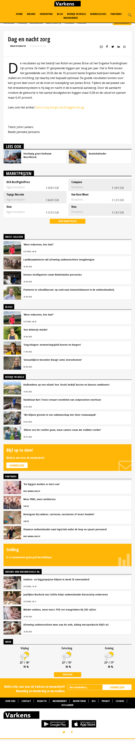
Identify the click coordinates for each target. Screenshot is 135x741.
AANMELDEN (117, 687)
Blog (60, 14)
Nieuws (31, 14)
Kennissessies (98, 14)
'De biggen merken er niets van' (41, 484)
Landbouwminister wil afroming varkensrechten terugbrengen (58, 259)
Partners (116, 14)
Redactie (42, 701)
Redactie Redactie (18, 46)
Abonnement (60, 701)
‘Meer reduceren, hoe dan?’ (38, 244)
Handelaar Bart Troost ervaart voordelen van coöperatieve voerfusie (62, 399)
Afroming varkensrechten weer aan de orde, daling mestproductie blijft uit (66, 624)
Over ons (10, 701)
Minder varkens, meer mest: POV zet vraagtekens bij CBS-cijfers (59, 609)
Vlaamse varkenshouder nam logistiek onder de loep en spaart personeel (65, 529)
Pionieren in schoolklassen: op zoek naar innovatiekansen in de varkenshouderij (68, 289)
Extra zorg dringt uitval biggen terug (59, 107)
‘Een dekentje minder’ (35, 329)
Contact (26, 701)
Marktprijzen (18, 173)
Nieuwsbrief (70, 17)
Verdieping (46, 14)
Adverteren (79, 701)
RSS (94, 701)
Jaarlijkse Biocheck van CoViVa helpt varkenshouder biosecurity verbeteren (65, 594)
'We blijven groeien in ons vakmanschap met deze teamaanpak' (59, 414)
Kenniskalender (97, 153)
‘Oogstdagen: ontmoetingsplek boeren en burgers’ (52, 344)
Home (19, 14)
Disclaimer (67, 705)
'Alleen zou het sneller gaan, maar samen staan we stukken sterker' (62, 429)
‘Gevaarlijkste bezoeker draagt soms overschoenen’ (52, 359)
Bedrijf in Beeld (76, 14)
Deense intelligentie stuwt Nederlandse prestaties (52, 274)
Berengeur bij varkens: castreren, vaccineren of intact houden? (58, 514)
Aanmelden (17, 465)
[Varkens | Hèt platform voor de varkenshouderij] (67, 4)
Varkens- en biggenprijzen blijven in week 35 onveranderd (56, 579)
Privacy (106, 701)
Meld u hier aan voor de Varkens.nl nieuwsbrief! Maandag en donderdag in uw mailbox (34, 688)
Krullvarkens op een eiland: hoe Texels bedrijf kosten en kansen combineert (66, 384)
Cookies (120, 701)
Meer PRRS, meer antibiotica (39, 499)
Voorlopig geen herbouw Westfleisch (37, 155)
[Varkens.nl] (67, 716)
